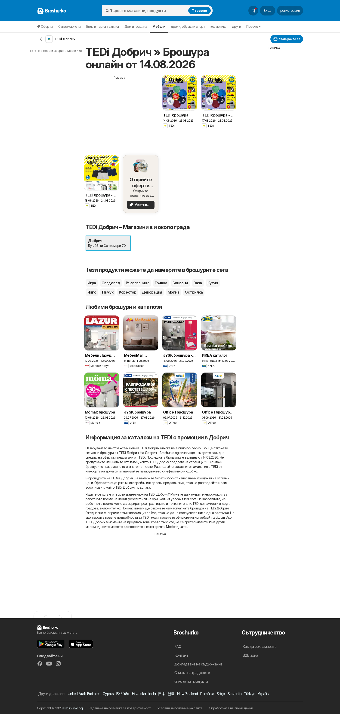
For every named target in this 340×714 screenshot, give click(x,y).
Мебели (172, 527)
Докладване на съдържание (198, 664)
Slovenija (234, 693)
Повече (252, 26)
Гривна (161, 283)
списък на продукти (191, 681)
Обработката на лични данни (231, 708)
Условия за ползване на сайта (179, 708)
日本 (161, 693)
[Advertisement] (119, 112)
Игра (91, 283)
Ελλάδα (123, 693)
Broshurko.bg (73, 708)
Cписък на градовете (192, 672)
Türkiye (249, 693)
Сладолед (111, 283)
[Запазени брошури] (253, 10)
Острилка (194, 292)
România (207, 693)
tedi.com (190, 499)
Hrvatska (139, 693)
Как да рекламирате (260, 646)
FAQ (177, 646)
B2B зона (250, 655)
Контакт (181, 655)
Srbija (220, 693)
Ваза (198, 283)
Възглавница (137, 283)
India (152, 693)
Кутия (212, 283)
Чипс (91, 292)
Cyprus (108, 693)
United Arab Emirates (84, 693)
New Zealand (187, 693)
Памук (107, 292)
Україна (264, 693)
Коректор (127, 292)
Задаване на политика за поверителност (120, 708)
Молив (173, 292)
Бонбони (180, 283)
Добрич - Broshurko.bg (162, 453)
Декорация (152, 292)
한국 (171, 693)
